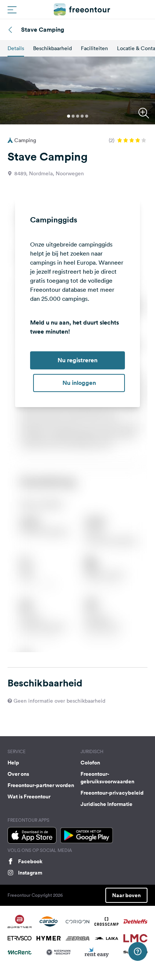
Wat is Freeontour (29, 796)
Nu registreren (77, 360)
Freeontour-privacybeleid (112, 793)
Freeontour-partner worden (41, 785)
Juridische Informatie (106, 804)
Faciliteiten (94, 48)
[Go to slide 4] (82, 116)
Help (13, 762)
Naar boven (126, 895)
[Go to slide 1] (68, 116)
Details (16, 48)
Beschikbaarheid (52, 48)
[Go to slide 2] (72, 116)
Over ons (18, 774)
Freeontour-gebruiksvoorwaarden (107, 777)
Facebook (30, 861)
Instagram (30, 872)
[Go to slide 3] (77, 116)
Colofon (90, 762)
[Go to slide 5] (86, 116)
